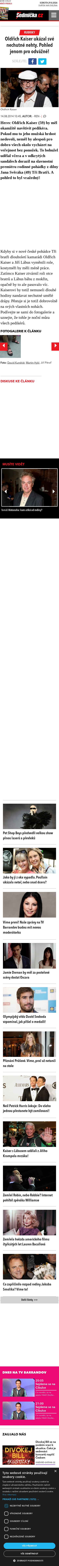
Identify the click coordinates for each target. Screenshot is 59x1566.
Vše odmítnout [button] (29, 1553)
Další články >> (29, 1300)
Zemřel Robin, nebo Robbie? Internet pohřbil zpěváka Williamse (28, 1198)
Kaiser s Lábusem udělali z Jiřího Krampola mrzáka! (25, 1153)
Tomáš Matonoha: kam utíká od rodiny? (21, 510)
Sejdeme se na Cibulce (45, 1384)
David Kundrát (16, 363)
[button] (29, 1499)
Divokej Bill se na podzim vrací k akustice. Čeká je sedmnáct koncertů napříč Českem (46, 1450)
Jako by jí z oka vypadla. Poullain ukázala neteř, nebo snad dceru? (25, 880)
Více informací (9, 1494)
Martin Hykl (32, 363)
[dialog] (29, 1517)
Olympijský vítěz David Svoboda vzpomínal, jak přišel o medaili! (24, 1019)
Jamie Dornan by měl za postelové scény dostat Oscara (26, 975)
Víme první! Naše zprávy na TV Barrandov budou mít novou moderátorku (23, 927)
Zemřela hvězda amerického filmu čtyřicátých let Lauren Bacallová (26, 1242)
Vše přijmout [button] (29, 1545)
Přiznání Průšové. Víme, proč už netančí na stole (29, 1063)
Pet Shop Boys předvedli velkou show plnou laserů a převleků (28, 835)
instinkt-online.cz (45, 1462)
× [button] (55, 1471)
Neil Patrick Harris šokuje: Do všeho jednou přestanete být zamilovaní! (27, 1108)
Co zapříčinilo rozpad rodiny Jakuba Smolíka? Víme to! (27, 1287)
